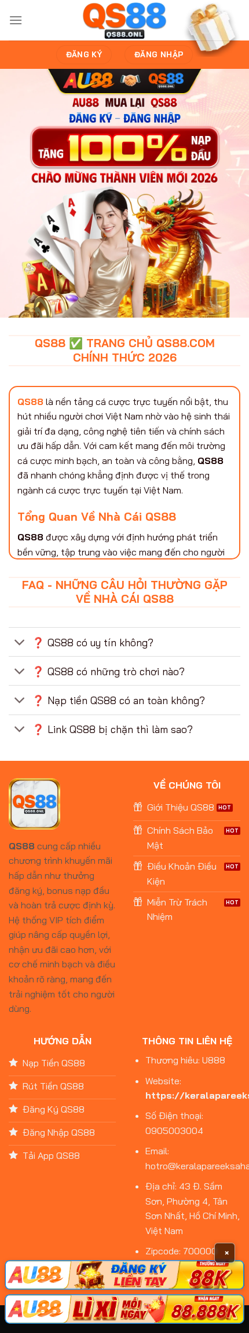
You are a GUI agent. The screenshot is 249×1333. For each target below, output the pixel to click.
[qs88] (125, 20)
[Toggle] (20, 643)
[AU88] (124, 1275)
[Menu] (16, 20)
